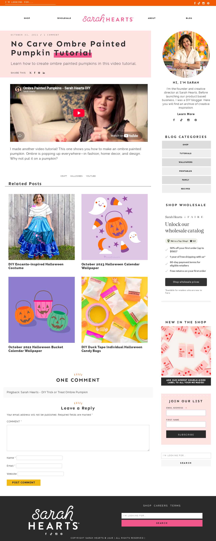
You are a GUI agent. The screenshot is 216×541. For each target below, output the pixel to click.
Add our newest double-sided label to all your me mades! (186, 381)
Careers (161, 505)
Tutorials (186, 153)
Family (185, 180)
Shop (27, 18)
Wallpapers (186, 162)
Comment (14, 421)
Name (11, 457)
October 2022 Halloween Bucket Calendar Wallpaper (35, 349)
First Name (172, 420)
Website (12, 473)
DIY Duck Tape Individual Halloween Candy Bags (112, 349)
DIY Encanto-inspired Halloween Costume (36, 266)
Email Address (176, 408)
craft (64, 176)
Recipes (185, 189)
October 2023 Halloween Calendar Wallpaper (111, 266)
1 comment (52, 35)
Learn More (186, 114)
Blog (189, 18)
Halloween (76, 176)
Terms (175, 505)
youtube (91, 176)
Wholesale (64, 18)
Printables (185, 171)
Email (11, 465)
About (152, 18)
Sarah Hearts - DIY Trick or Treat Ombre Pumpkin (54, 392)
